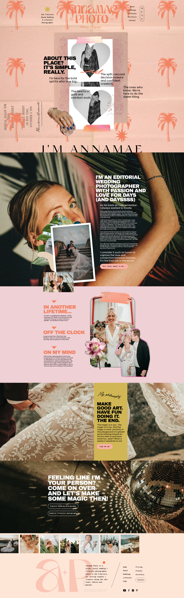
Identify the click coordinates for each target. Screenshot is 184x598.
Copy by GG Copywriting (90, 590)
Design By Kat (102, 590)
